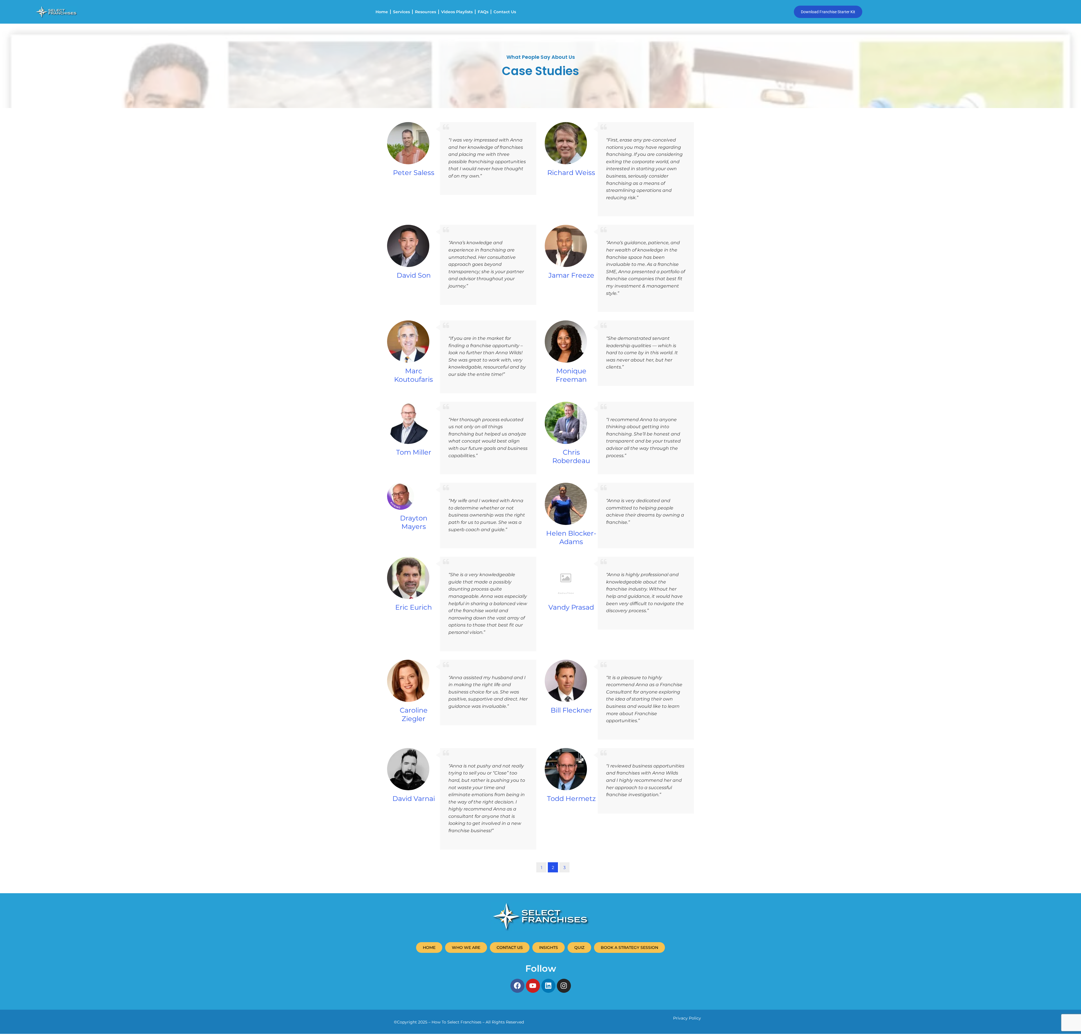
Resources (425, 11)
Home (382, 11)
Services (401, 11)
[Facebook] (517, 986)
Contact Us (504, 11)
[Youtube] (533, 986)
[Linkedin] (548, 986)
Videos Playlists (457, 11)
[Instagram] (564, 986)
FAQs (483, 11)
